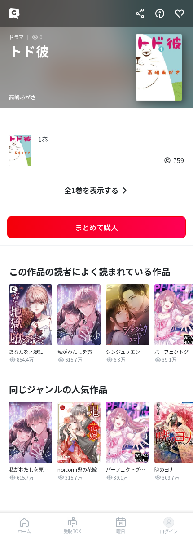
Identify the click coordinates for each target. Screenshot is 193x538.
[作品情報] (160, 13)
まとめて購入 (96, 227)
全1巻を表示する (91, 190)
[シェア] (140, 13)
